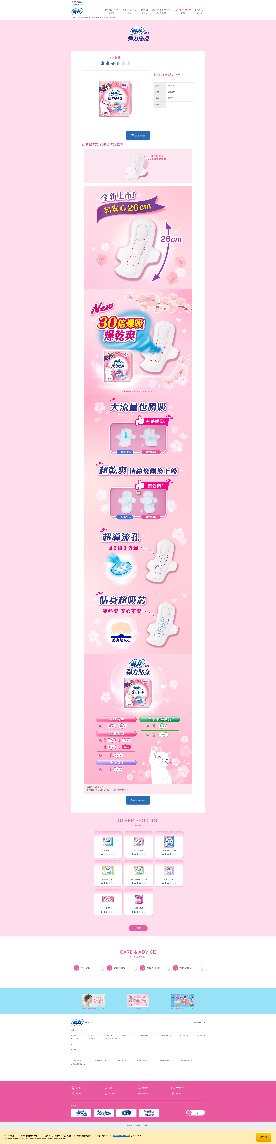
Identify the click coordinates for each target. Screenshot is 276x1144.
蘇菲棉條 (74, 1050)
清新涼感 (199, 1035)
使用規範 (146, 1126)
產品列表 (197, 1023)
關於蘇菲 (78, 1093)
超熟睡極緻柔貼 (144, 1035)
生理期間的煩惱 (119, 968)
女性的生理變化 (185, 968)
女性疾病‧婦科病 (153, 968)
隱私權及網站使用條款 (121, 1136)
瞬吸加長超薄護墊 (142, 1061)
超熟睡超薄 (124, 1035)
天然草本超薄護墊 (76, 1064)
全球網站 (179, 1093)
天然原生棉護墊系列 (100, 1061)
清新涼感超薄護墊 (76, 1061)
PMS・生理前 (85, 968)
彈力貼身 (74, 1035)
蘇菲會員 (112, 1093)
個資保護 (137, 1126)
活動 (110, 1088)
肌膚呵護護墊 (122, 1061)
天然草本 (182, 1035)
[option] (108, 844)
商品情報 (78, 1088)
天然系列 (91, 1035)
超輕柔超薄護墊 (164, 1061)
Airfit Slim (74, 1038)
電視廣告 (145, 1088)
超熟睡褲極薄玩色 (111, 1038)
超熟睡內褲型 (164, 1035)
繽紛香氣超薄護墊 (186, 1061)
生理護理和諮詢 (181, 1088)
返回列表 (138, 928)
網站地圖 (145, 1093)
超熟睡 (107, 1035)
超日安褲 (92, 1038)
